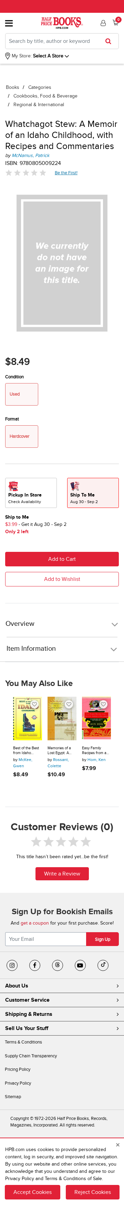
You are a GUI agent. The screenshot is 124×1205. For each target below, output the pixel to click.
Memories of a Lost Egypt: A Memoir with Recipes (59, 750)
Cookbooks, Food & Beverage (45, 96)
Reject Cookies (92, 1192)
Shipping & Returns (28, 1014)
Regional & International (38, 105)
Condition (14, 377)
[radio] (31, 493)
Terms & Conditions (23, 1042)
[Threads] (57, 965)
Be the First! (66, 173)
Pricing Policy (17, 1069)
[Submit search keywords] (110, 41)
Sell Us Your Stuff (26, 1028)
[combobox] (62, 41)
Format (12, 419)
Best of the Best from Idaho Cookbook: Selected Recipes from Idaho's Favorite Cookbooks (27, 750)
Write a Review (62, 873)
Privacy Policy (18, 1083)
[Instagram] (12, 965)
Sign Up (102, 939)
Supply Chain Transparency (31, 1056)
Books (12, 87)
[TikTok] (102, 965)
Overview (20, 624)
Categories (39, 87)
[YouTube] (80, 965)
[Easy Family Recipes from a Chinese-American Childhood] (96, 718)
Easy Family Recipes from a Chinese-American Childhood (94, 750)
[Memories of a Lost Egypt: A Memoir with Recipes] (62, 718)
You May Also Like (39, 683)
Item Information (31, 649)
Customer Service (27, 1000)
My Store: (21, 56)
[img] (25, 173)
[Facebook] (34, 965)
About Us (16, 985)
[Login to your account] (102, 23)
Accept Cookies (32, 1192)
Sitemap (13, 1097)
